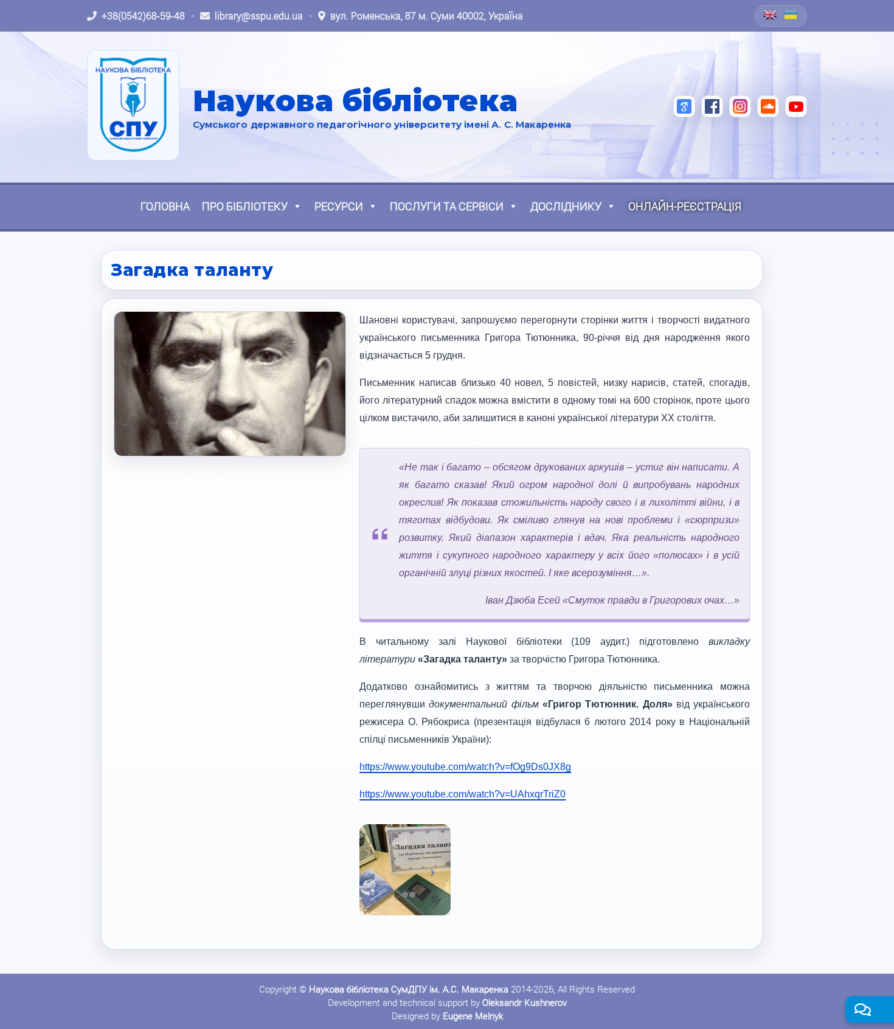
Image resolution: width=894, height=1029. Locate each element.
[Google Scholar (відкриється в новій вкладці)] (684, 106)
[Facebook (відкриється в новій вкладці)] (712, 106)
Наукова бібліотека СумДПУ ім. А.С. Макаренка (408, 989)
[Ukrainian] (791, 14)
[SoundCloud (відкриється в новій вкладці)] (768, 106)
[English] (770, 14)
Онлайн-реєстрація (684, 206)
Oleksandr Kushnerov (524, 1002)
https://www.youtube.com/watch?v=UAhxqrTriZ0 (462, 794)
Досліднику (565, 206)
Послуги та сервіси (447, 206)
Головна (165, 206)
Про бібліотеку (245, 206)
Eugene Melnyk (473, 1016)
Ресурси (338, 206)
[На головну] (133, 105)
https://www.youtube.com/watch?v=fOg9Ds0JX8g (465, 767)
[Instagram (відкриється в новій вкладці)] (740, 106)
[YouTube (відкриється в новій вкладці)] (796, 106)
